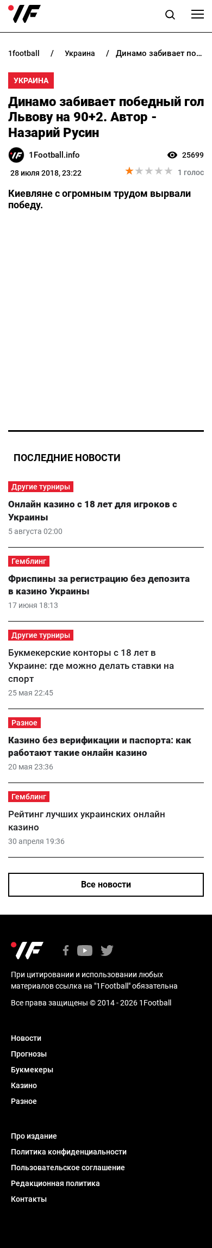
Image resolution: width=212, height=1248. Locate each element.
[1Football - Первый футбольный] (24, 14)
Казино (24, 1085)
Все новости (106, 884)
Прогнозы (29, 1054)
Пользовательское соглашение (68, 1167)
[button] (170, 16)
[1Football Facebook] (66, 951)
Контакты (29, 1199)
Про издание (34, 1136)
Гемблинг (28, 561)
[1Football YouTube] (84, 951)
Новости (26, 1038)
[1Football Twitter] (107, 951)
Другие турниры (40, 486)
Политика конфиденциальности (69, 1151)
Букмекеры (32, 1069)
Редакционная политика (55, 1183)
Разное (24, 722)
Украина (31, 80)
